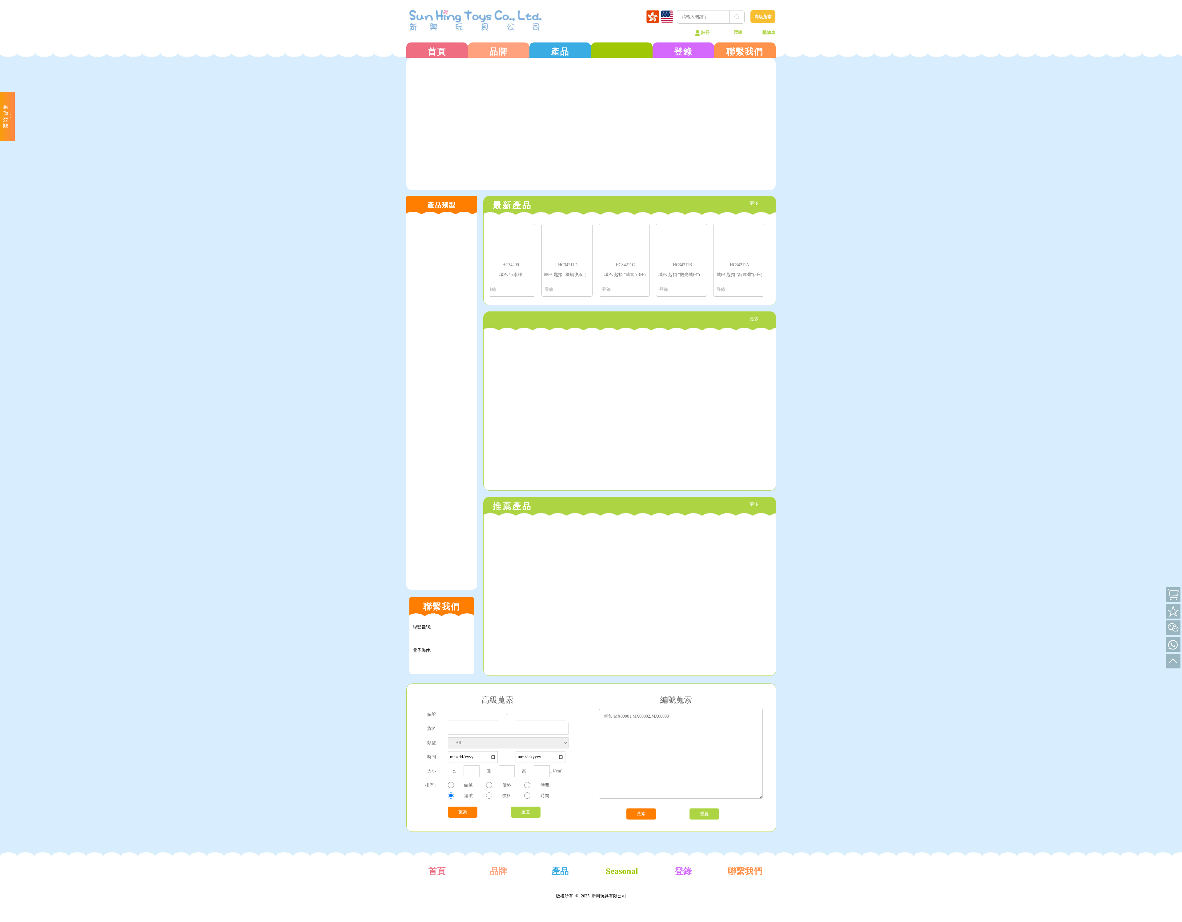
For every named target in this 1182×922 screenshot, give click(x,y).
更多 (754, 203)
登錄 (683, 51)
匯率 (738, 32)
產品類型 (5, 117)
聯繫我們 (744, 51)
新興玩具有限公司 (609, 896)
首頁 (437, 51)
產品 (560, 51)
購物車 (768, 32)
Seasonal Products (621, 878)
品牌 (498, 51)
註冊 (705, 32)
